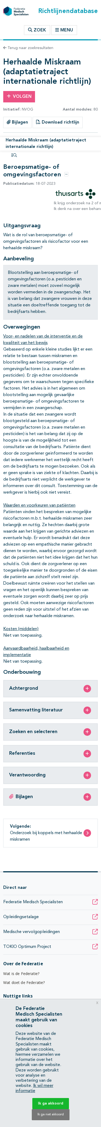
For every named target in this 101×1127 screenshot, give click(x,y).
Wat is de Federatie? (21, 973)
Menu (66, 30)
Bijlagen (19, 122)
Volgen (22, 97)
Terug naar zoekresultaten (29, 48)
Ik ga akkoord (50, 1103)
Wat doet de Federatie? (24, 982)
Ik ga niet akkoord (50, 1114)
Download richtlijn (59, 122)
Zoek (39, 30)
